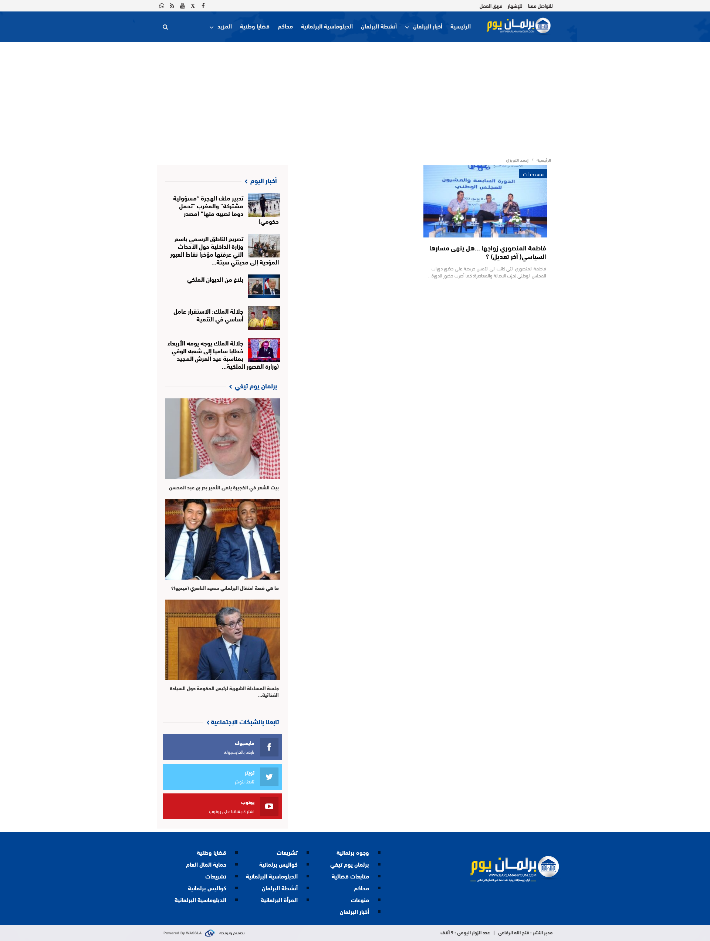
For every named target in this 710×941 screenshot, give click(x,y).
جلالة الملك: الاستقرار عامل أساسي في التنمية (208, 314)
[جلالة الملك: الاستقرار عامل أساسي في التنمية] (264, 318)
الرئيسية (460, 25)
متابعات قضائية (350, 875)
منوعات (360, 899)
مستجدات (533, 173)
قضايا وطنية (255, 25)
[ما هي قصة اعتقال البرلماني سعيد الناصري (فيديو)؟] (222, 539)
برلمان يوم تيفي (349, 864)
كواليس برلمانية (278, 864)
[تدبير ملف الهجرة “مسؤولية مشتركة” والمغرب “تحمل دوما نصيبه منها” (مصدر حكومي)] (264, 205)
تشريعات (287, 852)
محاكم (285, 25)
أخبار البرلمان (427, 25)
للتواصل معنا (540, 5)
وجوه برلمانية (353, 852)
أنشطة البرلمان (379, 25)
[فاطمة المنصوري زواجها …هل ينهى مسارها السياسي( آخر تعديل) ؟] (485, 201)
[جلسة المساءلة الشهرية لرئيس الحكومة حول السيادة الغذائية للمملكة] (222, 640)
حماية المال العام (206, 864)
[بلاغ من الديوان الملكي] (264, 286)
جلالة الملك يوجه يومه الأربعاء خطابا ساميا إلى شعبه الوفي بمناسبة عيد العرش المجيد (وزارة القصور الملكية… (223, 354)
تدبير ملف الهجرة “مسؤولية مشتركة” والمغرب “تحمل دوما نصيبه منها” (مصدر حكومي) (226, 209)
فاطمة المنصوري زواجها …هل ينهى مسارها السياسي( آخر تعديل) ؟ (487, 251)
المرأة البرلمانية (279, 899)
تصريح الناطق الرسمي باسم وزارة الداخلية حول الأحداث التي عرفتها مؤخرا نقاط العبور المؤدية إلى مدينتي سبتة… (224, 249)
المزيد (224, 25)
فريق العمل (491, 5)
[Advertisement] (355, 97)
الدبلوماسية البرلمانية (327, 25)
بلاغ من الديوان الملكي (215, 278)
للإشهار (515, 5)
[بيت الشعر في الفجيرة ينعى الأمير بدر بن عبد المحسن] (222, 438)
